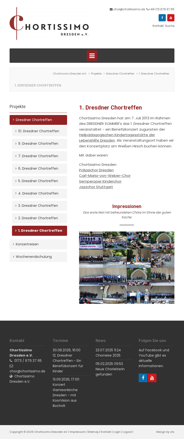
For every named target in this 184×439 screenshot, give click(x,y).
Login (117, 432)
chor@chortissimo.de (129, 9)
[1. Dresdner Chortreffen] (91, 240)
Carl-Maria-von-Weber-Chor (105, 175)
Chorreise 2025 (108, 355)
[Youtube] (170, 17)
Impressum (77, 432)
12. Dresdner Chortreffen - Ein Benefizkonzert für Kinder (68, 363)
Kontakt (106, 432)
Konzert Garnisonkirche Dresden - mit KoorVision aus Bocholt (65, 395)
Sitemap (93, 432)
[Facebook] (162, 17)
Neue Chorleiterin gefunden (110, 372)
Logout (127, 432)
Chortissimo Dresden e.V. (22, 379)
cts (172, 432)
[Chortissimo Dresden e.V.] (49, 23)
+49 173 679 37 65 (161, 9)
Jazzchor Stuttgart (96, 186)
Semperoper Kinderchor (100, 181)
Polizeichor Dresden (96, 170)
